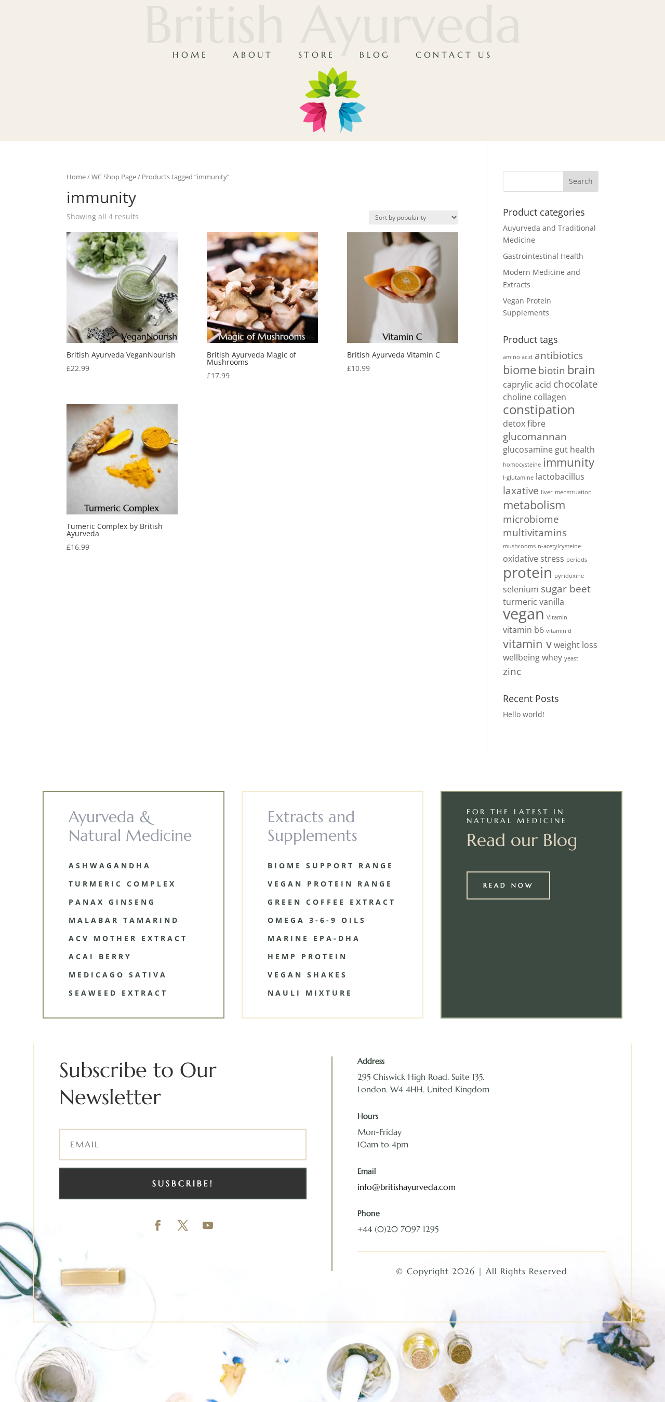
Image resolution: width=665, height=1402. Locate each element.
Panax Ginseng (112, 902)
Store (316, 54)
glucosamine (528, 449)
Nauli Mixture (310, 993)
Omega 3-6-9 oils (317, 920)
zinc (512, 671)
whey (552, 657)
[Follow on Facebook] (158, 1225)
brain (581, 369)
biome (519, 369)
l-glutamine (518, 477)
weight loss (575, 645)
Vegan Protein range (330, 884)
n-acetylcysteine (559, 546)
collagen (550, 397)
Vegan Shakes (308, 975)
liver (547, 492)
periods (576, 559)
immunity (568, 462)
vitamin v (527, 643)
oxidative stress (533, 558)
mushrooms (519, 546)
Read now (508, 885)
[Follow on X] (182, 1225)
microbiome (531, 519)
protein (527, 572)
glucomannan (535, 436)
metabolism (534, 504)
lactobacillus (560, 476)
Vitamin (557, 617)
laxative (521, 490)
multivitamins (535, 532)
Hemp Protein (308, 956)
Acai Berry (100, 956)
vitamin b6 (523, 630)
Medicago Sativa (118, 975)
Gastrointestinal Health (543, 256)
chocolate (575, 384)
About (253, 54)
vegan (523, 613)
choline (517, 397)
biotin (551, 370)
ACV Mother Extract (128, 938)
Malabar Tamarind (124, 920)
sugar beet (566, 588)
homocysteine (522, 464)
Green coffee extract (332, 902)
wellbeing (521, 657)
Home (190, 54)
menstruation (573, 492)
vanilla (551, 601)
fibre (536, 423)
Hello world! (523, 714)
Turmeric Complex (122, 884)
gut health (575, 449)
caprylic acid (527, 384)
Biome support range (331, 865)
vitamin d (558, 630)
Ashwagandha (110, 865)
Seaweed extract (118, 993)
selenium (521, 589)
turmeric (520, 601)
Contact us (454, 54)
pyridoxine (569, 575)
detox (514, 423)
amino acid (518, 357)
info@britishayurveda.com (406, 1187)
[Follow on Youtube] (207, 1225)
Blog (375, 54)
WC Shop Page (113, 176)
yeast (571, 658)
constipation (539, 409)
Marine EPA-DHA (314, 938)
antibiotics (559, 355)
